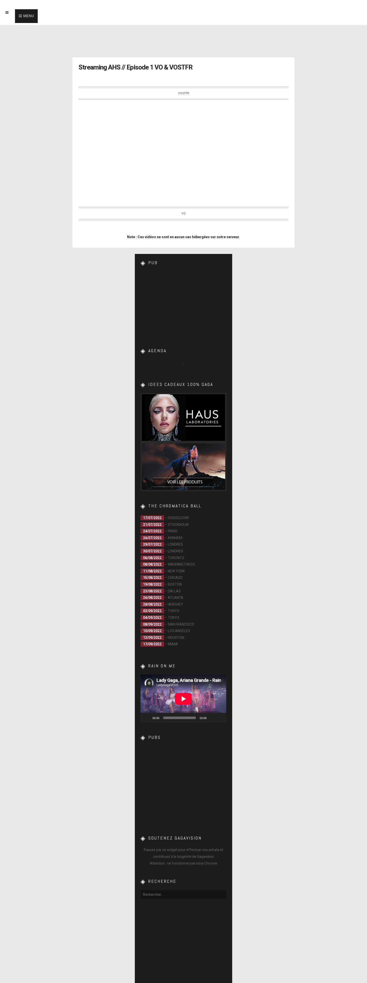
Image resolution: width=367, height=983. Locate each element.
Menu (28, 16)
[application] (183, 699)
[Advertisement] (183, 302)
